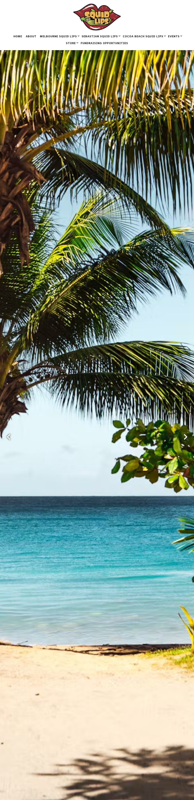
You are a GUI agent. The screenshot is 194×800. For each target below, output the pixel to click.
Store (71, 42)
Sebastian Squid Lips (100, 36)
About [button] (31, 36)
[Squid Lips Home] (97, 16)
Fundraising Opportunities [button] (104, 43)
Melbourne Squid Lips (59, 36)
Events (174, 36)
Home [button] (17, 36)
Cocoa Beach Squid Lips (143, 36)
